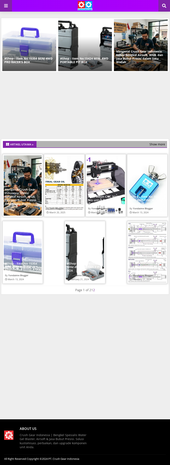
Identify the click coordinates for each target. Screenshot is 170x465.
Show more (157, 144)
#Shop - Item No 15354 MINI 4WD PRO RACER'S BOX (28, 60)
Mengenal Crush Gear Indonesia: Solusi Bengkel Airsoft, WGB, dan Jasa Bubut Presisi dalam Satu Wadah (139, 57)
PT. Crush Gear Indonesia (63, 459)
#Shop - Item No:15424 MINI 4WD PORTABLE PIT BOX (84, 60)
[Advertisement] (85, 106)
